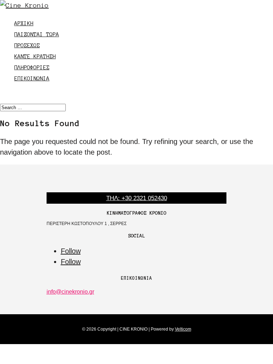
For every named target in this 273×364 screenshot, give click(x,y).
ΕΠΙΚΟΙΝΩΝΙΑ (31, 78)
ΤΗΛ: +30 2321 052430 (136, 198)
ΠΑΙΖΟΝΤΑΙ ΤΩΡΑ (36, 34)
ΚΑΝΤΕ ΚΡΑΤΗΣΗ (35, 56)
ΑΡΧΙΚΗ (23, 23)
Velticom (183, 329)
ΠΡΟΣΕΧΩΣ (27, 45)
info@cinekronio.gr (70, 292)
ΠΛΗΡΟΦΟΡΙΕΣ (31, 67)
